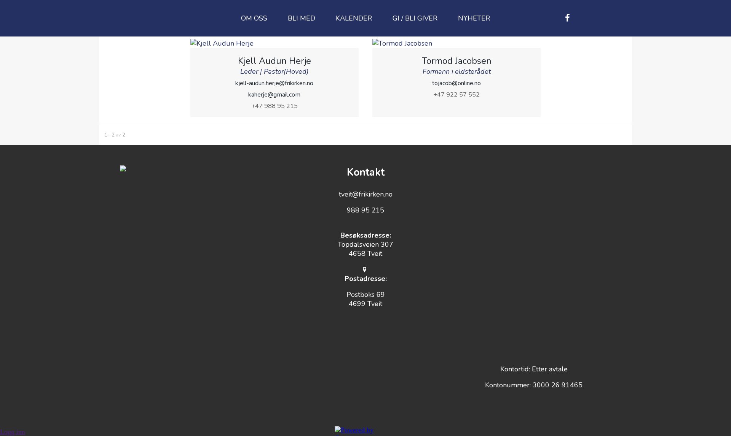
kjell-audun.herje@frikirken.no (274, 83)
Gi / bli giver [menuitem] (415, 18)
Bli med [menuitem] (301, 18)
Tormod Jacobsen (457, 61)
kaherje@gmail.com (274, 94)
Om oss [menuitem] (254, 18)
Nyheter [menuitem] (474, 18)
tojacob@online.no (456, 83)
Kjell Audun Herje (274, 61)
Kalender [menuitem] (354, 18)
